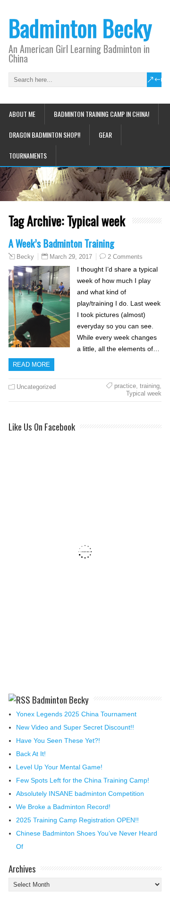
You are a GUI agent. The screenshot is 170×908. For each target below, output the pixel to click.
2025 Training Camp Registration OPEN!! (77, 820)
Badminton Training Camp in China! (101, 114)
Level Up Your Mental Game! (59, 767)
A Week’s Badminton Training (61, 243)
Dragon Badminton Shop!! (44, 135)
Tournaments (28, 155)
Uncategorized (36, 386)
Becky (25, 257)
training (150, 385)
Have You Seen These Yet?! (58, 740)
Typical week (144, 393)
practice (125, 385)
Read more (31, 364)
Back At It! (31, 754)
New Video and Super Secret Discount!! (75, 727)
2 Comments (125, 256)
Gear (105, 135)
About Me (22, 114)
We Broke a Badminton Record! (63, 807)
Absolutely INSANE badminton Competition (80, 793)
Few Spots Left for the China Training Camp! (82, 780)
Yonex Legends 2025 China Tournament (76, 714)
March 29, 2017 (71, 256)
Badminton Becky (80, 27)
